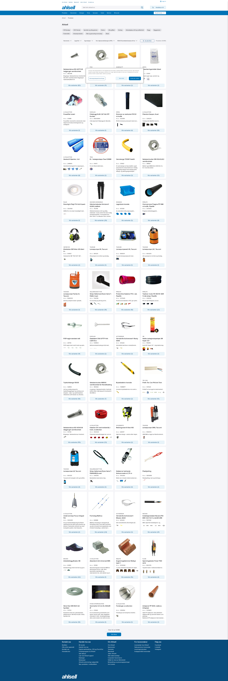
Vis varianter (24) (101, 532)
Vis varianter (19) (101, 310)
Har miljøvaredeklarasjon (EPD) (104, 40)
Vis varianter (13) (153, 175)
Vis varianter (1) (74, 130)
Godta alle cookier (134, 78)
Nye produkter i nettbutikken (88, 664)
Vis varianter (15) (154, 399)
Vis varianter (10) (154, 130)
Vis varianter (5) (127, 220)
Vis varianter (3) (153, 85)
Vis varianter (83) (74, 85)
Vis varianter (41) (153, 532)
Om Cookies (111, 664)
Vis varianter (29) (101, 220)
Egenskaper (87, 40)
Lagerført (76, 40)
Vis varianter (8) (74, 175)
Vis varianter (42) (74, 577)
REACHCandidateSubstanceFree (126, 40)
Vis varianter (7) (100, 399)
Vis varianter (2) (127, 85)
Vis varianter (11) (101, 85)
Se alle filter (148, 41)
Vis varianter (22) (153, 310)
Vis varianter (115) (74, 442)
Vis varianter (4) (127, 130)
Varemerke (66, 40)
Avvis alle (121, 78)
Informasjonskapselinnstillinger (96, 78)
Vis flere (114, 634)
